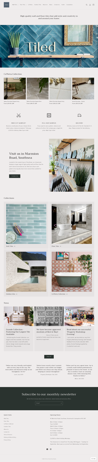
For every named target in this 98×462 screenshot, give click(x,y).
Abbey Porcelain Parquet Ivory (11, 101)
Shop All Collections (49, 34)
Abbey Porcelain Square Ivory (56, 101)
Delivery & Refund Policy (10, 437)
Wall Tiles (6, 418)
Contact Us (15, 176)
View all (49, 356)
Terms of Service (8, 434)
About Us (6, 429)
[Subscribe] (61, 403)
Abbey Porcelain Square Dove (34, 101)
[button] (86, 4)
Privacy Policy (7, 440)
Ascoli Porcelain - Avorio (78, 101)
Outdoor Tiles (7, 426)
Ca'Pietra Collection (9, 424)
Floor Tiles (6, 421)
